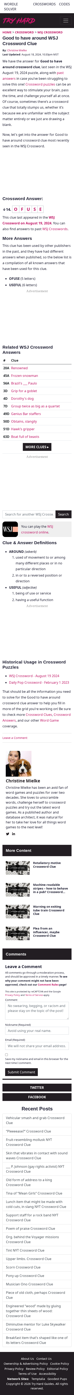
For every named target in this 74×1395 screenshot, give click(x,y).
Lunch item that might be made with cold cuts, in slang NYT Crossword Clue (36, 1204)
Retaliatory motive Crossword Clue (47, 864)
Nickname (18, 1025)
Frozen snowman (24, 375)
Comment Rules (48, 984)
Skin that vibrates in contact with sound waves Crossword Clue (37, 1155)
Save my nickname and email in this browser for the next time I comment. (36, 1061)
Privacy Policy (12, 994)
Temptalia (38, 1379)
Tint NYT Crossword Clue (25, 1250)
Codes (64, 4)
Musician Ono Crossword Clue (29, 1284)
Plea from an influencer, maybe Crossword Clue (46, 932)
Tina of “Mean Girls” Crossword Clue (34, 1193)
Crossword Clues (39, 714)
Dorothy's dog (22, 398)
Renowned (19, 368)
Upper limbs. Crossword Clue (28, 1259)
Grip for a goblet (24, 391)
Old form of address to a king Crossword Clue (29, 1182)
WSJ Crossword (50, 32)
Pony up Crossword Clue (25, 1275)
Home (7, 32)
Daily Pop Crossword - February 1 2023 (39, 682)
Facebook (37, 1097)
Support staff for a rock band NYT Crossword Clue (32, 1217)
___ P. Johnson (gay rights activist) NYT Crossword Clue (35, 1169)
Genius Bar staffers (26, 413)
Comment (11, 1000)
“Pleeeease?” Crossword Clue (28, 1131)
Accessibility (47, 1374)
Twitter (37, 1087)
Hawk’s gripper (23, 429)
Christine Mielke (17, 50)
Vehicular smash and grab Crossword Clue (35, 1120)
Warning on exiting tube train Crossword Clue (48, 910)
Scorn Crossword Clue (23, 1267)
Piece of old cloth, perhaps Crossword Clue (35, 1295)
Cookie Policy (59, 1364)
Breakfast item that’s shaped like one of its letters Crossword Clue (37, 1340)
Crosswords (44, 4)
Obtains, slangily (24, 421)
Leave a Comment (14, 738)
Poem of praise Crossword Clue (30, 1228)
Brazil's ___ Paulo (24, 383)
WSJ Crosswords (55, 229)
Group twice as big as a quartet (35, 406)
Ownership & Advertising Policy (26, 1364)
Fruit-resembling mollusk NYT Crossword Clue (29, 1142)
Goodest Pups (57, 1379)
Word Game (49, 720)
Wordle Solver (11, 6)
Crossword (24, 32)
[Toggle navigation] (66, 20)
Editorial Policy (57, 1369)
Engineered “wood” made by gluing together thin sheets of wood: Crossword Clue (33, 1311)
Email (15, 1040)
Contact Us (44, 1359)
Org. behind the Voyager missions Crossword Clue (32, 1239)
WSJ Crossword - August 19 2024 (34, 676)
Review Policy (35, 1369)
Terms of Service (34, 994)
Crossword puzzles (40, 84)
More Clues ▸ (37, 447)
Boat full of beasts (25, 436)
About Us (27, 1359)
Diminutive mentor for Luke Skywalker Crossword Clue (36, 1327)
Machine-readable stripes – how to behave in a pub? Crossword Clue (50, 890)
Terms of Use (27, 1374)
